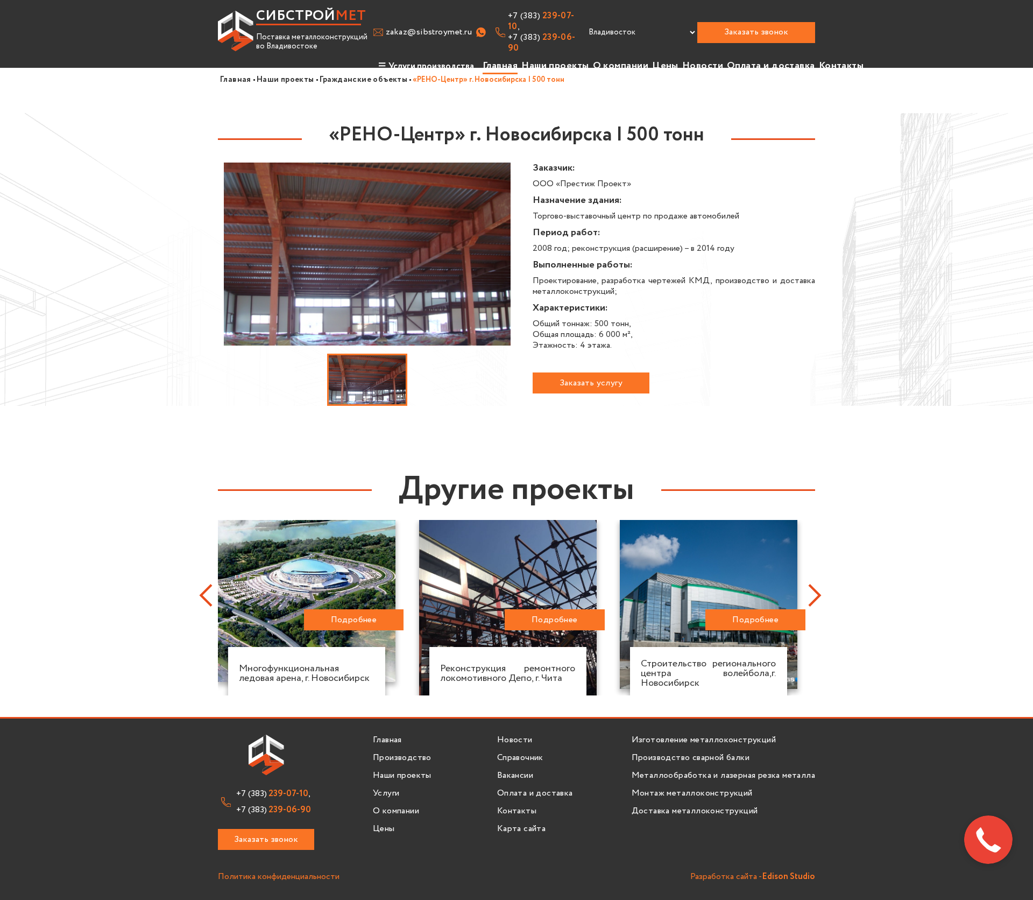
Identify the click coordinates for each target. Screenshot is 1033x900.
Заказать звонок (756, 32)
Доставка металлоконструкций (695, 811)
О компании (621, 66)
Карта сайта (521, 829)
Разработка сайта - (752, 877)
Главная (500, 66)
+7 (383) (542, 43)
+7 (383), (541, 21)
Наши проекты (555, 66)
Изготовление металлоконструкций (704, 740)
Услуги (386, 793)
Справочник (520, 758)
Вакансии (515, 775)
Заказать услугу (591, 383)
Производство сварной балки (690, 758)
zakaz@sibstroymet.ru (429, 32)
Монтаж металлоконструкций (692, 793)
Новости (702, 66)
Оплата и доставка (771, 66)
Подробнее (354, 620)
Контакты (841, 66)
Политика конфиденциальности (278, 877)
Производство (402, 758)
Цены (665, 66)
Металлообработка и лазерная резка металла (723, 775)
